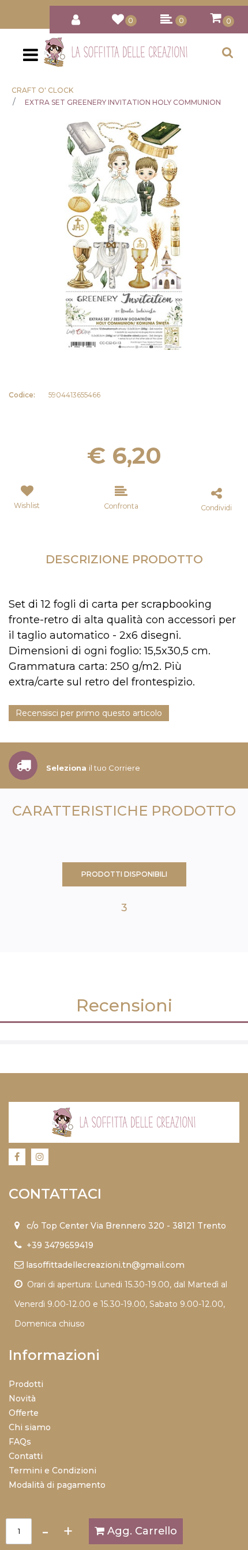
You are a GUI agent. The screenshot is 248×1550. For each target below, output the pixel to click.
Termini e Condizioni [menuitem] (52, 1470)
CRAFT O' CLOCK (42, 90)
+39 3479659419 (60, 1245)
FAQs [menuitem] (20, 1442)
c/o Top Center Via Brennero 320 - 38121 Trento (126, 1226)
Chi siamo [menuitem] (30, 1427)
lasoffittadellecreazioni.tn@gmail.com (105, 1265)
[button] (124, 234)
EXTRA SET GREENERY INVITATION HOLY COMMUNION (123, 102)
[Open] (30, 58)
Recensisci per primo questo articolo (89, 713)
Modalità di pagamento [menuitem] (57, 1485)
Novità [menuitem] (22, 1398)
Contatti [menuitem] (26, 1456)
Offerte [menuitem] (24, 1413)
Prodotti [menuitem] (26, 1384)
